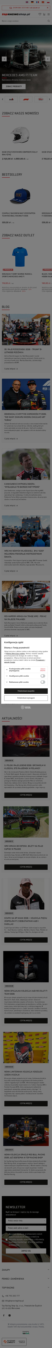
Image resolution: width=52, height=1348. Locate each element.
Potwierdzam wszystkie (26, 691)
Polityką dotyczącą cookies (15, 653)
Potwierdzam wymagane (26, 698)
